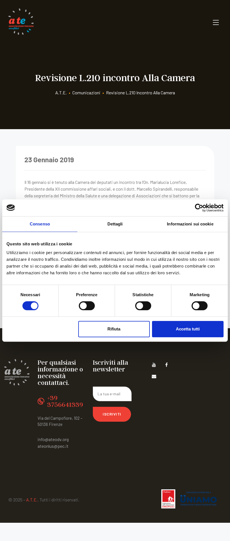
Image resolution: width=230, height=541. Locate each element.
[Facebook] (166, 365)
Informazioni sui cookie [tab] (190, 224)
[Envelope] (154, 376)
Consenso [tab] (40, 224)
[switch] (87, 305)
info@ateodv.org (53, 439)
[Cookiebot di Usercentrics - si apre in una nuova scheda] (199, 208)
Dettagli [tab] (115, 224)
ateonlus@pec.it (53, 446)
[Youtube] (154, 365)
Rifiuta (113, 329)
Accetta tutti (188, 329)
